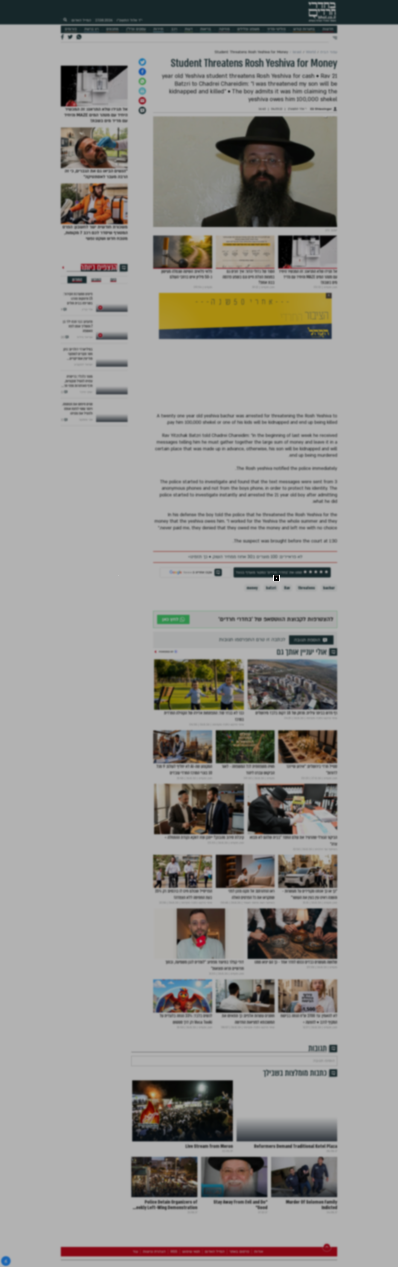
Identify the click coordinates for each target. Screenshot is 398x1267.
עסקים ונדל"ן (136, 29)
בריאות (205, 29)
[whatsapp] (142, 199)
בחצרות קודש (304, 29)
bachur (329, 705)
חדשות (327, 29)
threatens (306, 705)
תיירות (158, 29)
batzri (271, 705)
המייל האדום (81, 20)
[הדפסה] (142, 208)
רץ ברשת (91, 29)
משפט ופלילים (248, 29)
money (252, 705)
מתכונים (112, 29)
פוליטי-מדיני (276, 29)
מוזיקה (224, 29)
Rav (287, 705)
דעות (189, 29)
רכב (174, 29)
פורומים (71, 29)
